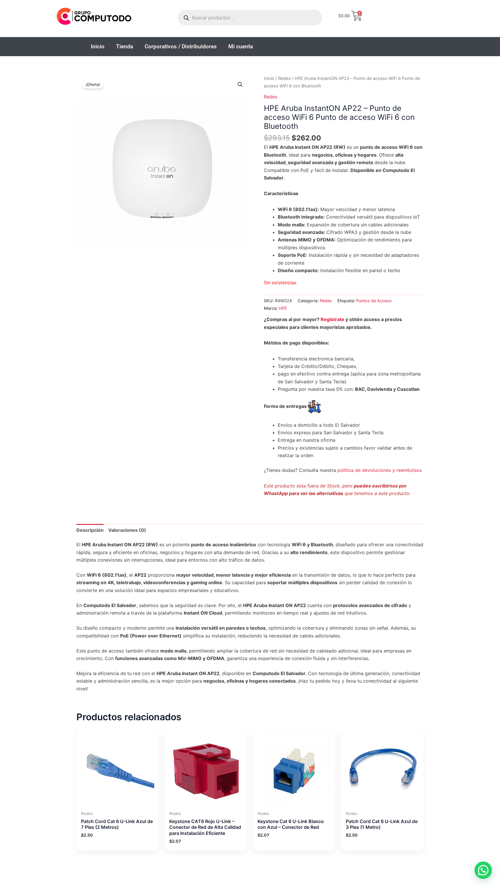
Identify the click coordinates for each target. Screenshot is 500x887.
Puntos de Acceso (374, 300)
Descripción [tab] (90, 530)
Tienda (124, 46)
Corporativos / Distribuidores (181, 46)
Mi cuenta (240, 46)
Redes (284, 78)
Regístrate (332, 319)
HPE (283, 308)
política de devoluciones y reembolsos (379, 470)
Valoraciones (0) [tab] (127, 530)
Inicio (97, 46)
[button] (240, 84)
